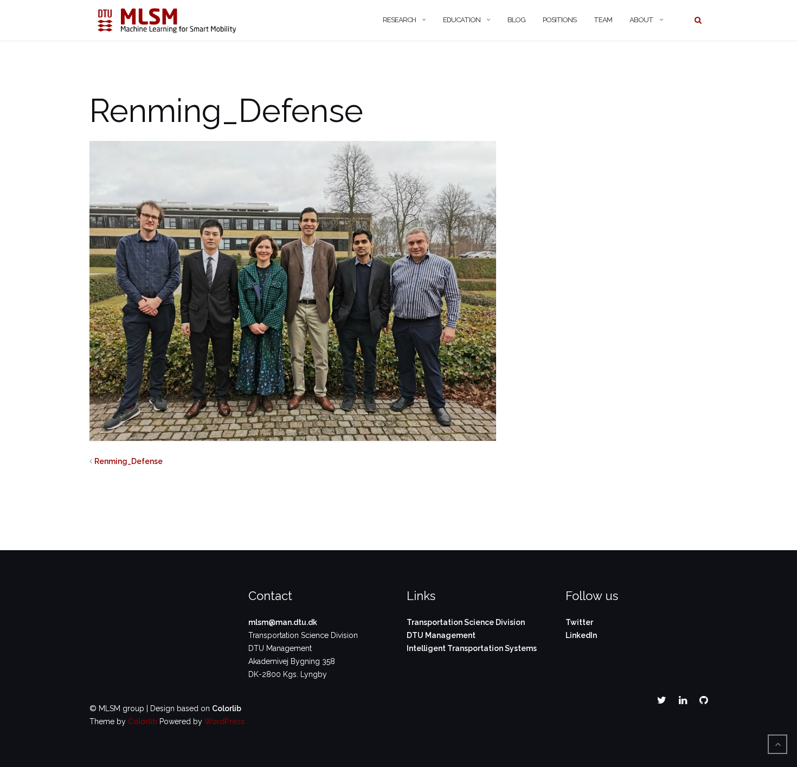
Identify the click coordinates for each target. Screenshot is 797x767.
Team (603, 20)
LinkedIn (581, 635)
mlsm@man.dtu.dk (282, 622)
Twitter (579, 622)
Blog (516, 20)
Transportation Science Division (466, 622)
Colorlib (226, 708)
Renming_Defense (128, 461)
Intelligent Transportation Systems (472, 648)
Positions (559, 20)
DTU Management (441, 635)
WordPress (224, 721)
